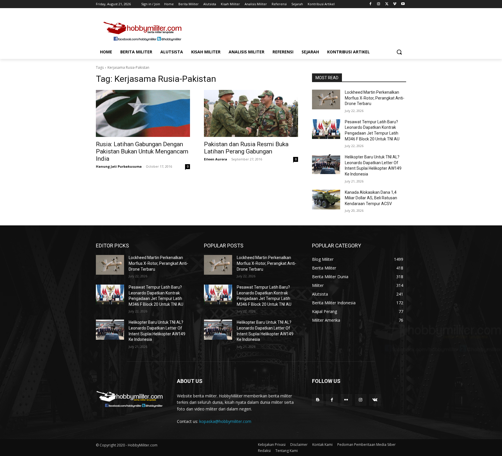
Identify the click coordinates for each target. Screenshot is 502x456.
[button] (399, 52)
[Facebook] (370, 4)
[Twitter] (386, 4)
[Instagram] (378, 4)
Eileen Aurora (215, 159)
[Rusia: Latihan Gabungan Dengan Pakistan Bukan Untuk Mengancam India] (143, 113)
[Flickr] (346, 400)
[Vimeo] (394, 4)
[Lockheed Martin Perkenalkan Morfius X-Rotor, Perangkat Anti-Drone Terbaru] (326, 99)
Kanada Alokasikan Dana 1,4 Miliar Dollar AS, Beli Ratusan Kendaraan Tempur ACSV (371, 198)
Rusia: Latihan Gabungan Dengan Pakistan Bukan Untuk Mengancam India (142, 151)
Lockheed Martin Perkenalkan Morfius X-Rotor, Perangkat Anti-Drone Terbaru (374, 98)
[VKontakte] (375, 400)
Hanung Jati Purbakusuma (119, 166)
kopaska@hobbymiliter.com (225, 421)
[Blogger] (317, 400)
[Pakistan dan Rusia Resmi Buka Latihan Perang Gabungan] (251, 113)
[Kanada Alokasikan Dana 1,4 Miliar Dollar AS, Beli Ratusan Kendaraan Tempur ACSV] (326, 199)
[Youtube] (402, 4)
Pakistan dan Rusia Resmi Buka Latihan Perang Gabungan (246, 148)
